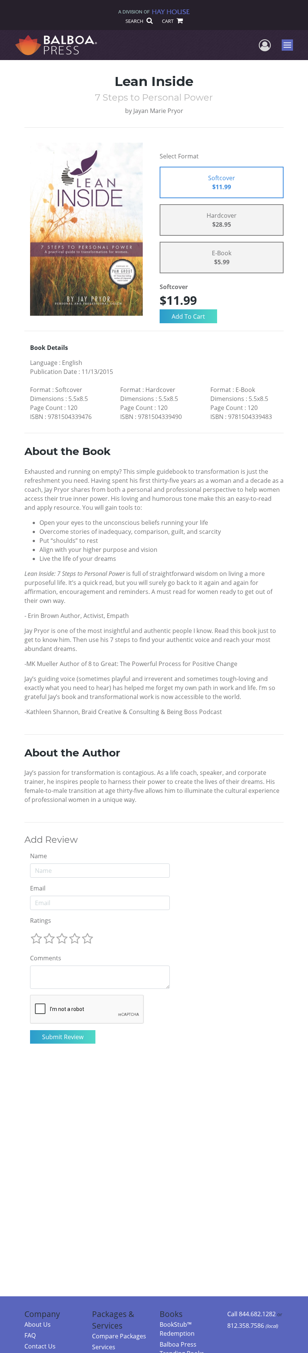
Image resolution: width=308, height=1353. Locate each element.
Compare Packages (119, 1336)
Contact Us (40, 1346)
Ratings (40, 920)
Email (37, 888)
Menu (290, 45)
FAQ (30, 1335)
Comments (45, 958)
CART (168, 21)
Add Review (51, 840)
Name (38, 856)
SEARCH (135, 21)
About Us (37, 1324)
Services (103, 1347)
